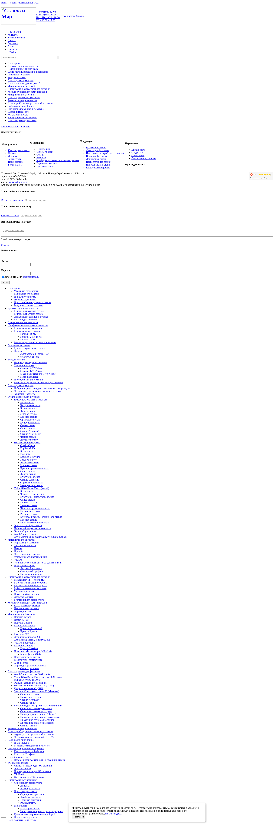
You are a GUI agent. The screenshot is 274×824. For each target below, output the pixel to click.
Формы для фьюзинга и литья (30, 665)
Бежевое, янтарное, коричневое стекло (41, 516)
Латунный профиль (31, 568)
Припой (18, 551)
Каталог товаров (17, 37)
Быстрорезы (20, 805)
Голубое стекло (28, 502)
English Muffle (27, 448)
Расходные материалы (98, 167)
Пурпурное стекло (30, 422)
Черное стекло (28, 436)
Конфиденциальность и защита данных (57, 160)
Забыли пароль (31, 276)
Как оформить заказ (18, 150)
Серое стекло (27, 425)
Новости (12, 49)
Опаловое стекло (29, 694)
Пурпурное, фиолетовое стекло (37, 496)
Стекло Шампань (29, 479)
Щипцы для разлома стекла (29, 311)
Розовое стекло (28, 465)
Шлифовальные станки (98, 164)
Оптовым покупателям (143, 158)
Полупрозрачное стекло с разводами (40, 717)
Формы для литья (29, 668)
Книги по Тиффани (24, 754)
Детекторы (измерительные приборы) (34, 814)
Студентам (137, 152)
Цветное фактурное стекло (34, 522)
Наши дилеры (15, 161)
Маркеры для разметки (26, 542)
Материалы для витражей (21, 86)
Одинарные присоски (32, 794)
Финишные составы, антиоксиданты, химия (38, 562)
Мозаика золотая (29, 376)
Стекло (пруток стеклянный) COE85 (34, 737)
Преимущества (44, 166)
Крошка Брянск (28, 631)
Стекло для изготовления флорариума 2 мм (37, 391)
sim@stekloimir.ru (18, 182)
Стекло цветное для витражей (24, 83)
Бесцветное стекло (30, 405)
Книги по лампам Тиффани (29, 751)
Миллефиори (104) (30, 654)
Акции (11, 46)
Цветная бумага (22, 617)
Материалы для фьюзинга (22, 94)
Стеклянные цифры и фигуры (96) (32, 639)
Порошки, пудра (23, 622)
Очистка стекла (22, 768)
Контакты (13, 34)
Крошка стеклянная (24, 625)
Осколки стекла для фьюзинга (30, 682)
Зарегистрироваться (28, 2)
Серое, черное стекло (31, 482)
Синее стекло (27, 428)
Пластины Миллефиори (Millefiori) (33, 651)
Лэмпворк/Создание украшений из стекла (30, 103)
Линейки (25, 785)
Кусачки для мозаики (25, 319)
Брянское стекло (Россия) (27, 679)
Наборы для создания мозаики (30, 362)
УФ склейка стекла (18, 114)
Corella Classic (27, 445)
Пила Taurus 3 (21, 742)
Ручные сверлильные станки (29, 348)
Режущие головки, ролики (28, 305)
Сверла (18, 351)
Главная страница (10, 126)
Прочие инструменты (25, 817)
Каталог (25, 126)
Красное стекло (28, 416)
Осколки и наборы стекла (28, 525)
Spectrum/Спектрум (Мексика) (30, 399)
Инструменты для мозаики (28, 379)
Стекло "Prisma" (29, 725)
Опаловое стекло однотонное (36, 708)
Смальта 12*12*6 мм (31, 371)
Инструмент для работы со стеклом (105, 153)
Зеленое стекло (28, 414)
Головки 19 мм (28, 333)
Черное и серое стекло (32, 494)
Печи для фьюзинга (96, 156)
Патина (18, 548)
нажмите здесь (113, 813)
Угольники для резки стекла (29, 599)
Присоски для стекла (25, 791)
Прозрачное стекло (30, 697)
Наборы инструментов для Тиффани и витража (39, 760)
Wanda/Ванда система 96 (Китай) (32, 674)
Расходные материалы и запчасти (32, 745)
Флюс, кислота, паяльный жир (30, 557)
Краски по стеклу (23, 645)
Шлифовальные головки (27, 331)
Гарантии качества (46, 163)
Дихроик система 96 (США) (29, 688)
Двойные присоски (30, 797)
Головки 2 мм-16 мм (31, 336)
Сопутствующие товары (27, 554)
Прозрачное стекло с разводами (37, 722)
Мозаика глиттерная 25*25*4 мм (37, 374)
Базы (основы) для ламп (27, 605)
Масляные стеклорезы (26, 291)
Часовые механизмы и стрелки (30, 585)
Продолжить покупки (35, 200)
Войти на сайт (9, 2)
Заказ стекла (14, 159)
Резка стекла (15, 164)
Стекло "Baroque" (29, 431)
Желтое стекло (28, 411)
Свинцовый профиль (31, 571)
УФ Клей (19, 774)
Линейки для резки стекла (28, 782)
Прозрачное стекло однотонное (37, 720)
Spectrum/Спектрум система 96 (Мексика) (36, 691)
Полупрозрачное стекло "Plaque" (38, 714)
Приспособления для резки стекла (32, 302)
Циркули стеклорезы (25, 296)
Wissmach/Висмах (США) (27, 442)
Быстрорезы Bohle (30, 808)
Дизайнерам (138, 149)
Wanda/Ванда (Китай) (25, 534)
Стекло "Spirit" (28, 702)
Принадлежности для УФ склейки (32, 771)
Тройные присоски (30, 800)
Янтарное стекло (29, 439)
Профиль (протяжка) (25, 565)
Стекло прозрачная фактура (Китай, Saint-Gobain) (40, 537)
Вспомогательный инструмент (30, 582)
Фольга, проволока (24, 642)
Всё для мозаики (17, 77)
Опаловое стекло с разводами (36, 711)
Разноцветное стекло (31, 485)
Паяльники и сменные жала (23, 69)
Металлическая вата (25, 545)
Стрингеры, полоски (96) (27, 637)
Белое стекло (27, 402)
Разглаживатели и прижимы (29, 579)
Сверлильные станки (19, 74)
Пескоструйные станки (98, 161)
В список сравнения (12, 200)
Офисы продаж (44, 151)
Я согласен (78, 817)
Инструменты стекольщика (22, 117)
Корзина (80, 16)
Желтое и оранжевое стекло (35, 508)
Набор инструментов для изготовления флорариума (42, 388)
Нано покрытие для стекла (22, 120)
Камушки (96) (21, 634)
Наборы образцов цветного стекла (32, 528)
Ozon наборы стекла (25, 531)
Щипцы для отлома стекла (28, 313)
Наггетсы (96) (21, 619)
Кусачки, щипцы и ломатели (23, 66)
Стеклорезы (14, 63)
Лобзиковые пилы (96, 159)
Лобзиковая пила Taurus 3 (21, 106)
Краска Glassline (29, 648)
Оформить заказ (10, 215)
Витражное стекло (96, 147)
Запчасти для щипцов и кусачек (31, 316)
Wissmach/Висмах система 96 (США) (34, 685)
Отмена (5, 245)
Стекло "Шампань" (30, 434)
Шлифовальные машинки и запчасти (28, 71)
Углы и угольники (30, 788)
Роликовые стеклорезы (26, 293)
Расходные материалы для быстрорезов (41, 811)
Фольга (18, 559)
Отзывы (12, 52)
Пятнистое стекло (30, 511)
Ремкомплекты (28, 802)
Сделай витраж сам (18, 111)
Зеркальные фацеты (24, 394)
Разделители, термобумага (28, 659)
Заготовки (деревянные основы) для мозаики (38, 382)
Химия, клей (21, 662)
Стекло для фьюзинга (97, 150)
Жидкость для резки (25, 299)
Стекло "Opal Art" (30, 700)
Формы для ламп (23, 611)
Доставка (13, 43)
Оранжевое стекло (30, 419)
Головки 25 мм (28, 339)
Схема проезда (67, 16)
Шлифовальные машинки (28, 328)
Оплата (12, 40)
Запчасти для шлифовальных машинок (35, 342)
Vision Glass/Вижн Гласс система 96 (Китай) (38, 677)
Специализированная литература (26, 109)
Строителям (137, 155)
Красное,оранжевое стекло (34, 468)
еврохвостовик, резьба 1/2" (34, 354)
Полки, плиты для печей (27, 657)
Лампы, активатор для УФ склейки (33, 765)
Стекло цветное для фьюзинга (24, 97)
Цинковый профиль (31, 574)
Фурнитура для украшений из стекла (34, 734)
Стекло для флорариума (20, 80)
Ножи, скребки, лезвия (26, 594)
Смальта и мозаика (24, 365)
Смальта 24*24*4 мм (31, 368)
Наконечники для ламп (26, 608)
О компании (14, 32)
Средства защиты (23, 597)
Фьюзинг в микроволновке (22, 100)
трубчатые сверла (29, 356)
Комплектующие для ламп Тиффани (27, 91)
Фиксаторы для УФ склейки (29, 777)
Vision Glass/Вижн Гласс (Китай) (31, 488)
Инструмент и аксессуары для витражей (29, 89)
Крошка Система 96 (31, 628)
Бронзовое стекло (29, 408)
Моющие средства (24, 591)
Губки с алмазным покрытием (30, 588)
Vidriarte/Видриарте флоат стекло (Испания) (38, 705)
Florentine (25, 454)
